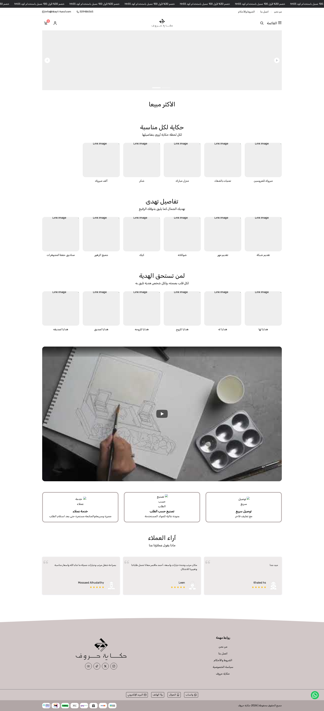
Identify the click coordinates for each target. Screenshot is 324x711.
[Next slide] (47, 60)
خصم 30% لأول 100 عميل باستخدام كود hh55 (275, 3)
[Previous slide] (276, 60)
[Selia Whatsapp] (314, 695)
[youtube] (88, 643)
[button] (166, 87)
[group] (162, 60)
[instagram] (113, 643)
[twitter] (105, 643)
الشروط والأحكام (246, 12)
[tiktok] (96, 643)
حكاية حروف (223, 650)
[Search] (261, 23)
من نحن (278, 12)
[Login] (55, 23)
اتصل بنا (264, 12)
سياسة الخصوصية (223, 644)
